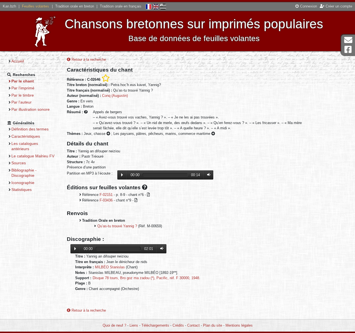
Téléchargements (155, 325)
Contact (193, 325)
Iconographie (22, 182)
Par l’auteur (21, 102)
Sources (18, 163)
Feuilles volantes (35, 6)
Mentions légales (239, 325)
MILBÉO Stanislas (110, 267)
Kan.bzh (9, 6)
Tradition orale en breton (74, 6)
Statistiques (21, 189)
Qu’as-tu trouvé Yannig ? (117, 226)
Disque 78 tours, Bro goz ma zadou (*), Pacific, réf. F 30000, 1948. (146, 278)
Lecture (122, 174)
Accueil (17, 61)
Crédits (178, 325)
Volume (207, 174)
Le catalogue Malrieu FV (32, 156)
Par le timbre (22, 95)
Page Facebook (348, 50)
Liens (134, 325)
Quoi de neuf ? (114, 325)
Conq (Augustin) (115, 96)
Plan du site (212, 325)
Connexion (308, 6)
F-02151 (106, 195)
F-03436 (106, 200)
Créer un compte (338, 6)
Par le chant (22, 81)
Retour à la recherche (88, 59)
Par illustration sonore (30, 109)
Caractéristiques (25, 136)
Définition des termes (30, 129)
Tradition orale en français (120, 6)
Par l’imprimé (22, 88)
